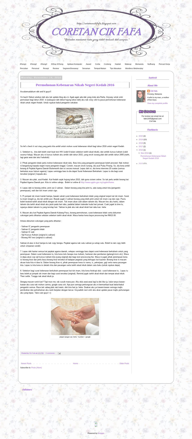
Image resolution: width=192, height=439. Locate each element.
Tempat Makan (100, 68)
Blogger (101, 433)
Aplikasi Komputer (74, 64)
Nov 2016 (145, 153)
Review (56, 68)
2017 (141, 146)
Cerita (97, 64)
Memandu (139, 64)
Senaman (86, 68)
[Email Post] (59, 353)
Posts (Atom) (36, 368)
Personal (35, 68)
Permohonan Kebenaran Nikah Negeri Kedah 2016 (75, 85)
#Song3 (44, 64)
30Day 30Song (57, 64)
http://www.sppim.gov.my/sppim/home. (98, 182)
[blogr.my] (96, 426)
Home (75, 363)
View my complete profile (157, 103)
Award (88, 64)
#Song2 (33, 64)
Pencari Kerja (164, 64)
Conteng (107, 64)
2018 (141, 143)
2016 (141, 150)
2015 (141, 164)
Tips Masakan (115, 68)
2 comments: (51, 353)
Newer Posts (26, 363)
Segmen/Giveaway (70, 68)
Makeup (128, 64)
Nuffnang (151, 64)
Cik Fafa (153, 91)
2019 (141, 139)
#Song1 (23, 64)
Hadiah (118, 64)
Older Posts (124, 363)
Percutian (24, 68)
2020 (141, 136)
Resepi (46, 68)
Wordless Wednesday (134, 68)
